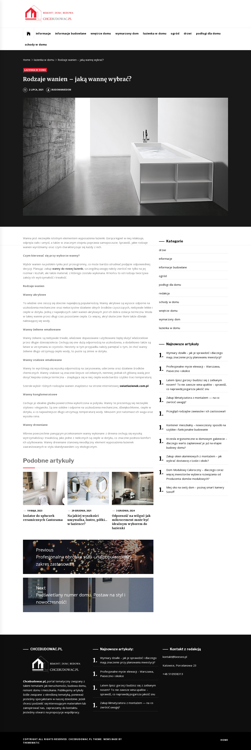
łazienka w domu (154, 33)
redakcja (164, 293)
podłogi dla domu (208, 33)
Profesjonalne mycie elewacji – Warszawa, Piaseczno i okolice (193, 369)
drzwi (187, 33)
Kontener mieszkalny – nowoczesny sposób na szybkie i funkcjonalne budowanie (196, 427)
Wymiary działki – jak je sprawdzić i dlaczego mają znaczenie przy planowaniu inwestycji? (194, 355)
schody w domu (36, 44)
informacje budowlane (70, 33)
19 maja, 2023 (34, 510)
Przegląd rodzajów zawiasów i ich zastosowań (196, 411)
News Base (111, 739)
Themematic (31, 742)
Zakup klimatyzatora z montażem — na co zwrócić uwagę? (192, 400)
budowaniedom (61, 89)
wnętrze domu (101, 33)
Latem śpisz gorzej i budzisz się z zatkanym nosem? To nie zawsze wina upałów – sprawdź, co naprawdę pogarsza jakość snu (196, 384)
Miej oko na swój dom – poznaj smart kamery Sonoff (195, 490)
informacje (43, 33)
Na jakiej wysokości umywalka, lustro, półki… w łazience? (87, 520)
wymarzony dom (127, 33)
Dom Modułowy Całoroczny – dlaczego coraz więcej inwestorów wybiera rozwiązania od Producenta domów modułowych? (194, 474)
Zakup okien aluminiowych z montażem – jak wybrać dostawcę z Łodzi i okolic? (194, 458)
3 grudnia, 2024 (125, 510)
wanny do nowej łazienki (67, 268)
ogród (175, 33)
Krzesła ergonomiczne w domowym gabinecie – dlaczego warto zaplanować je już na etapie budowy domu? (196, 443)
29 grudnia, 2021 (82, 510)
